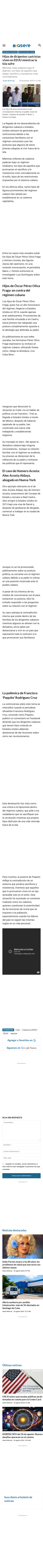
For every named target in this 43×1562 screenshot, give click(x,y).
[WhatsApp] (28, 1055)
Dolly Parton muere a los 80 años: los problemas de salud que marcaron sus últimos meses (21, 1264)
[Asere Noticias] (21, 45)
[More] (39, 1055)
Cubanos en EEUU (29, 1030)
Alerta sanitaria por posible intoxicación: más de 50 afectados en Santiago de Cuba (20, 1305)
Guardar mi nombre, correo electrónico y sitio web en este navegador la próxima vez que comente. (21, 1166)
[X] (17, 1055)
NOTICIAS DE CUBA (26, 52)
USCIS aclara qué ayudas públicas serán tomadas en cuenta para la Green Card (22, 1398)
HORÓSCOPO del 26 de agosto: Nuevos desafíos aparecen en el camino (22, 1435)
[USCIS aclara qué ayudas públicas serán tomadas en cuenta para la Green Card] (22, 1381)
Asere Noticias (9, 81)
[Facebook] (12, 1055)
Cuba (18, 1030)
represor (14, 1033)
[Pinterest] (23, 1055)
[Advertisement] (21, 21)
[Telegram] (34, 1055)
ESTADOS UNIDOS (10, 52)
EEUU (5, 1033)
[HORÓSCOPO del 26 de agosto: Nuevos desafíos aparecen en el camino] (22, 1419)
